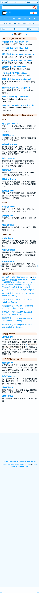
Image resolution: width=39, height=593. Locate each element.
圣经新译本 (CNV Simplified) (14, 73)
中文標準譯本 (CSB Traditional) (15, 42)
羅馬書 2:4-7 (7, 170)
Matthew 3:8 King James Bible (15, 97)
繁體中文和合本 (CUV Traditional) (16, 79)
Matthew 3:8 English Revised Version (18, 105)
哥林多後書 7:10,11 (10, 179)
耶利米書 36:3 (8, 261)
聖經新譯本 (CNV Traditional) (14, 67)
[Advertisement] (19, 420)
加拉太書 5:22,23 (9, 207)
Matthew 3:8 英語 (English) (23, 290)
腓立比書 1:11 (8, 225)
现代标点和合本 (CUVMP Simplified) (17, 61)
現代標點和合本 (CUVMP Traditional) (18, 54)
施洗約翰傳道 (7, 337)
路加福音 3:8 (7, 363)
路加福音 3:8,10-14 (10, 144)
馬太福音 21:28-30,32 (11, 124)
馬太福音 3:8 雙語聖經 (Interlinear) (16, 277)
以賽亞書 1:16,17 (9, 135)
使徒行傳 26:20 (8, 158)
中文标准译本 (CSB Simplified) (15, 48)
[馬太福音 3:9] (36, 271)
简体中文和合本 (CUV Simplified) (16, 88)
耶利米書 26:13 (8, 250)
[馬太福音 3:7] (2, 271)
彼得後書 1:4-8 (8, 191)
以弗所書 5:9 (7, 216)
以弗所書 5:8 (7, 387)
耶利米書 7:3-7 (8, 238)
